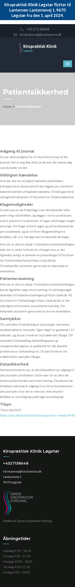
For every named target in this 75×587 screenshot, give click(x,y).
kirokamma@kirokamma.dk (41, 35)
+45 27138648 (38, 29)
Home (7, 107)
